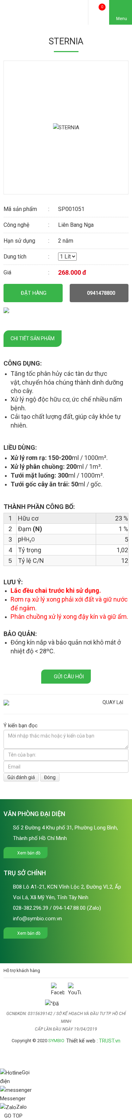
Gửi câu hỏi (68, 676)
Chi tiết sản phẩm (33, 338)
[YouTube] (74, 989)
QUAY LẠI (112, 702)
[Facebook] (57, 989)
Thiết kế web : (82, 1041)
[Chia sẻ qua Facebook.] (6, 310)
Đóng (50, 777)
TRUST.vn (109, 1041)
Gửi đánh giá (21, 777)
